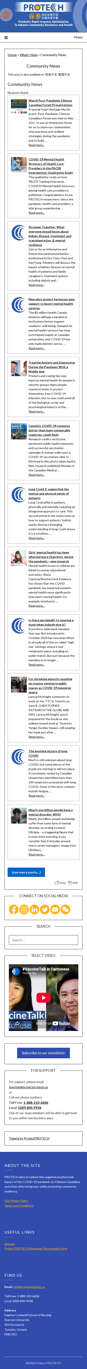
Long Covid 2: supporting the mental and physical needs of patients (49, 493)
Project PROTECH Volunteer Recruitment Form (35, 1248)
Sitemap (9, 1244)
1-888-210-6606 (35, 1102)
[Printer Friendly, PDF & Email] (66, 883)
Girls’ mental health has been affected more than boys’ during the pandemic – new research (51, 557)
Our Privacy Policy (16, 1200)
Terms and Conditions (19, 1205)
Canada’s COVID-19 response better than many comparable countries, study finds (49, 430)
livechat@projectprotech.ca (28, 1087)
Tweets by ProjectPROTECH (29, 1138)
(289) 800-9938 (29, 1108)
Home (12, 55)
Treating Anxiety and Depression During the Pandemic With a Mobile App (52, 367)
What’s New (28, 55)
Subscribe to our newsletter (43, 1053)
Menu (78, 37)
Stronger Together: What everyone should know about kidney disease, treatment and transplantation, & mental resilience (50, 236)
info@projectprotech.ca (29, 1287)
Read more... (37, 145)
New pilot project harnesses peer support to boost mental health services (52, 303)
